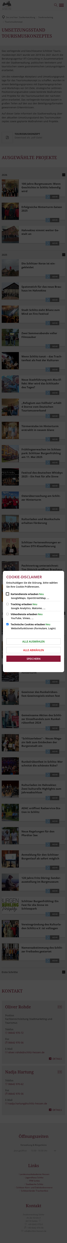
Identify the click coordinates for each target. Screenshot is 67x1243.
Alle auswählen (33, 641)
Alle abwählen (33, 650)
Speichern (34, 658)
